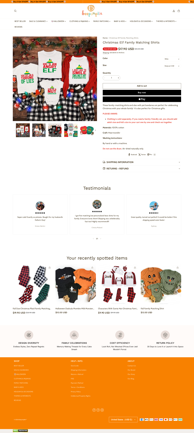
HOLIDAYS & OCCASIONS (140, 21)
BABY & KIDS (119, 21)
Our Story (131, 374)
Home (105, 38)
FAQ (72, 379)
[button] (15, 11)
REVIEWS (18, 27)
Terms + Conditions (78, 387)
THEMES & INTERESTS (165, 21)
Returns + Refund (77, 374)
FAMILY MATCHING (101, 21)
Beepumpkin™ (23, 419)
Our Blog (131, 379)
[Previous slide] (93, 238)
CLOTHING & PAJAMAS (78, 21)
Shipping (106, 52)
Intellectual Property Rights (80, 396)
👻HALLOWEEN (57, 21)
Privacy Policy (76, 392)
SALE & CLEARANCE (37, 21)
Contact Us (132, 366)
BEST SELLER (20, 21)
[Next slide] (101, 238)
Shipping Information (78, 370)
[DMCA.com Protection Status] (20, 432)
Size (105, 65)
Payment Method (77, 383)
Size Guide (75, 366)
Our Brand (131, 370)
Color (105, 58)
